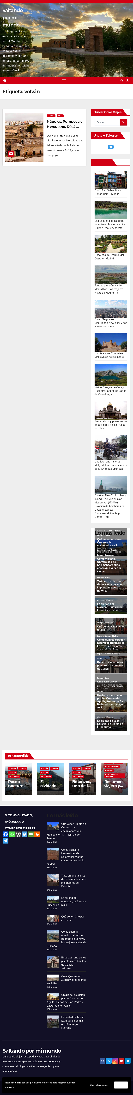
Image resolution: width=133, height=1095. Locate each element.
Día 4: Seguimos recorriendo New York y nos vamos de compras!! (111, 323)
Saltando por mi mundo (12, 17)
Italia (60, 116)
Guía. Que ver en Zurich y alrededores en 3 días (66, 980)
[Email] (31, 834)
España (12, 768)
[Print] (37, 834)
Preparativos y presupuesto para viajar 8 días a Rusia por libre (111, 425)
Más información (99, 1085)
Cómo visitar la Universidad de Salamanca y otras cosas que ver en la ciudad (65, 856)
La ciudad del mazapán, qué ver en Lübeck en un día (66, 901)
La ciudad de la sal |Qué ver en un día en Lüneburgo (72, 1021)
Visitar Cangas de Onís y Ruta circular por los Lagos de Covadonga (110, 391)
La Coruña (14, 776)
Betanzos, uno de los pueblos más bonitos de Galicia (73, 961)
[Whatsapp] (12, 834)
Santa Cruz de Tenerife (111, 775)
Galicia (12, 772)
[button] (122, 80)
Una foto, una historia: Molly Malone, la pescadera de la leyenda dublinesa (111, 465)
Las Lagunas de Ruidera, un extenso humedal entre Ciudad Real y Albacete (110, 224)
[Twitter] (24, 834)
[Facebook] (5, 834)
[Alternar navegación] (64, 80)
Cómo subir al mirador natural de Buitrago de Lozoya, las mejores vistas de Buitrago (66, 938)
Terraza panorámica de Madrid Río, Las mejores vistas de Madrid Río (109, 289)
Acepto (121, 1085)
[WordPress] (18, 834)
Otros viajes (102, 162)
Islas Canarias (112, 767)
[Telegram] (5, 841)
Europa (51, 116)
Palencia (109, 771)
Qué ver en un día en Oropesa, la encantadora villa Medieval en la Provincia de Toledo (66, 831)
